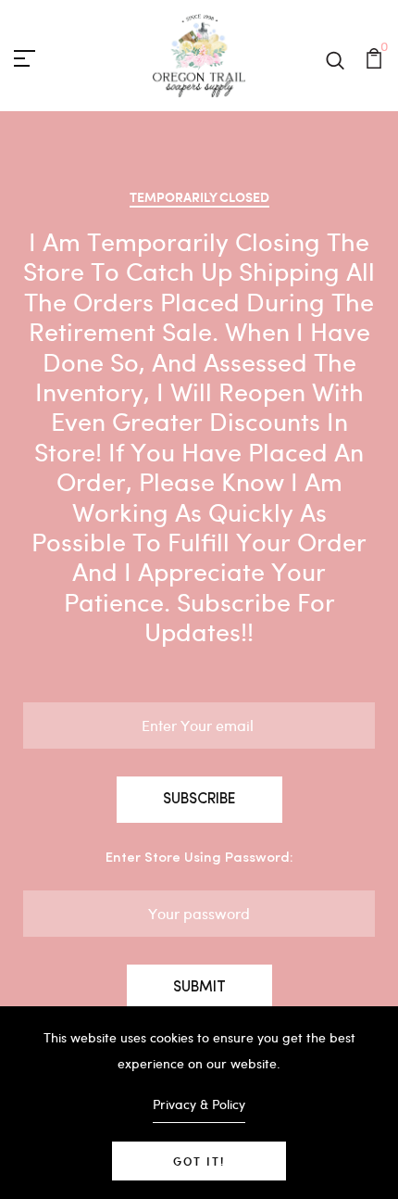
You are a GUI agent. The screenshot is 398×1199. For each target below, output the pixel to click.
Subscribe (199, 799)
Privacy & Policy (199, 1104)
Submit (199, 987)
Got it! (199, 1161)
